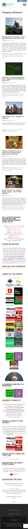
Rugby (17, 95)
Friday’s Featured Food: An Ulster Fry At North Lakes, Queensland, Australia (11, 152)
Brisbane (13, 53)
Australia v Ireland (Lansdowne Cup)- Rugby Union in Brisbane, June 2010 (13, 79)
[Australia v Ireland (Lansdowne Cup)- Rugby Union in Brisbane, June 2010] (14, 68)
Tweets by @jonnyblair (14, 459)
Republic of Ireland (12, 95)
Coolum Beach (5, 54)
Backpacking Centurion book (14, 225)
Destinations (11, 54)
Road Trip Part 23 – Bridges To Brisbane (13, 117)
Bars (12, 207)
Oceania (4, 56)
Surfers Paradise (15, 56)
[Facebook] (18, 1)
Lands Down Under (16, 229)
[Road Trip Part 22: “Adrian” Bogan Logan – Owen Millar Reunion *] (14, 181)
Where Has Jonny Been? (20, 262)
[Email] (26, 1)
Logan (16, 129)
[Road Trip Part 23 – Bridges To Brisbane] (14, 108)
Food (16, 167)
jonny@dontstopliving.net (14, 513)
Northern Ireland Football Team (12, 208)
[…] (11, 51)
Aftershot (16, 235)
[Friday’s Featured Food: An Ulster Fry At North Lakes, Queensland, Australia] (14, 142)
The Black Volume (16, 232)
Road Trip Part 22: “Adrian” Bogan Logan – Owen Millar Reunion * (12, 191)
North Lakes (20, 167)
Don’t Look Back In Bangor (16, 227)
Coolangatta (23, 53)
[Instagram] (22, 1)
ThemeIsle (19, 526)
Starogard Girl (16, 237)
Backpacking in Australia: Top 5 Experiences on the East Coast (13, 37)
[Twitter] (20, 1)
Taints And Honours (16, 230)
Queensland (8, 56)
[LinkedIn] (24, 1)
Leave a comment (12, 131)
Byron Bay (17, 53)
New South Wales (18, 54)
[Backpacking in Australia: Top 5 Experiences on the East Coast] (14, 26)
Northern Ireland (19, 94)
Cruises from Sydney (14, 488)
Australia (9, 53)
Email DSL (11, 471)
